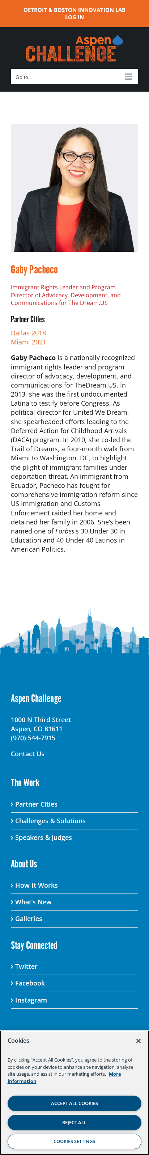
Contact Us (27, 753)
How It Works (36, 885)
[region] (74, 1092)
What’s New (33, 901)
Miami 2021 (28, 342)
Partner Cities (36, 804)
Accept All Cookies (74, 1103)
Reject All (74, 1122)
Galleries (28, 918)
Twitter (26, 966)
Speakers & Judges (43, 837)
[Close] (138, 1041)
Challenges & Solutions (50, 820)
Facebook (30, 983)
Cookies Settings (74, 1141)
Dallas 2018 (28, 332)
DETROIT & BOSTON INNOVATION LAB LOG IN (74, 13)
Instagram (31, 1000)
